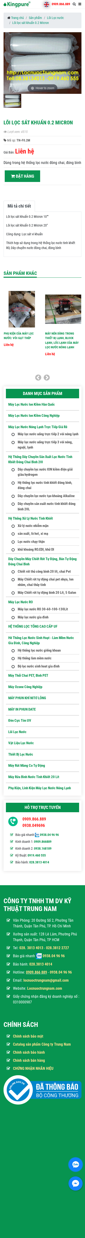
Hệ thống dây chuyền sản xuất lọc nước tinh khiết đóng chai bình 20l (40, 459)
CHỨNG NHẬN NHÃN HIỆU (33, 1068)
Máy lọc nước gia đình (33, 617)
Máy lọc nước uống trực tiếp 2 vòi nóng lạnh (48, 434)
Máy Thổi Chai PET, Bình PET (28, 675)
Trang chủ (17, 18)
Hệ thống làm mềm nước (34, 658)
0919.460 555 (37, 855)
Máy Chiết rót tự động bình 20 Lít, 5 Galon (47, 592)
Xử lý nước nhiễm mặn (33, 526)
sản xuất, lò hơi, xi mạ (33, 533)
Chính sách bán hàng (29, 1060)
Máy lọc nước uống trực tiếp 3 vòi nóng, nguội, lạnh (45, 445)
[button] (77, 63)
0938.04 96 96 (49, 835)
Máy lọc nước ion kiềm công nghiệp (34, 415)
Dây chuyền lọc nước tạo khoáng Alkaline (46, 496)
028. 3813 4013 (31, 948)
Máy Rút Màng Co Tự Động (26, 765)
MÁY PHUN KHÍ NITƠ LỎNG (27, 698)
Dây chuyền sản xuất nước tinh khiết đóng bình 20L (47, 506)
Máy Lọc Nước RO (20, 602)
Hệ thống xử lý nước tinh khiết (30, 518)
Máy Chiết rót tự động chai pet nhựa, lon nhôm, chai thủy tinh (45, 582)
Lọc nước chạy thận (31, 542)
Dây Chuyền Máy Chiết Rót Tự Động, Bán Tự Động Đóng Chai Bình (42, 562)
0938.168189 (42, 848)
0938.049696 (33, 825)
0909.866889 (42, 841)
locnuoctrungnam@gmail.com (46, 980)
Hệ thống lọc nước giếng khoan (39, 650)
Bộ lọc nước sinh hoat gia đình (39, 666)
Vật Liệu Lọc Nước (21, 743)
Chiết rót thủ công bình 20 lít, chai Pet (44, 571)
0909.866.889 (61, 4)
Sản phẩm (35, 18)
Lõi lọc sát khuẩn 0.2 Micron (30, 23)
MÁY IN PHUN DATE (22, 709)
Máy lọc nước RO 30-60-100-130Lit (43, 609)
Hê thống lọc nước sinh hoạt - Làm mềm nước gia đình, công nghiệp (41, 640)
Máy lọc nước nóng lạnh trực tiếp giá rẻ (37, 427)
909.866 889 (37, 972)
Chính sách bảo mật (28, 1036)
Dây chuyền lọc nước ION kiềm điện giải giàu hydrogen (45, 472)
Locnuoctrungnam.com (44, 988)
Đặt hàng (24, 176)
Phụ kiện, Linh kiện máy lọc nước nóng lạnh (39, 788)
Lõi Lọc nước (55, 18)
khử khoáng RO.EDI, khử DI (36, 549)
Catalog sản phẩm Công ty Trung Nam (42, 1044)
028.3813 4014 (39, 862)
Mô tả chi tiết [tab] (19, 206)
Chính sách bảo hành (29, 1052)
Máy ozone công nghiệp (25, 687)
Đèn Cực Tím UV (19, 720)
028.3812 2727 (57, 948)
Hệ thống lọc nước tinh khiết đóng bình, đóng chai (45, 485)
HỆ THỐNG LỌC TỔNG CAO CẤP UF (32, 626)
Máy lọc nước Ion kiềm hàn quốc (31, 404)
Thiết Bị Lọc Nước (20, 754)
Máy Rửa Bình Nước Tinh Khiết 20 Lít (33, 777)
